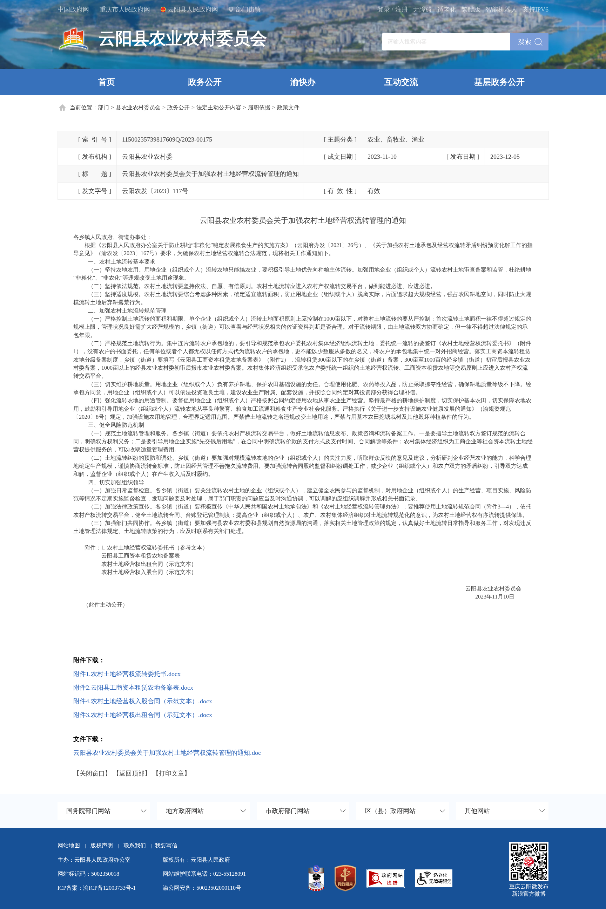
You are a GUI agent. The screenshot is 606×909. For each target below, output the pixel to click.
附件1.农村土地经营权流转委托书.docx (127, 673)
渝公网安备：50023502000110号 (202, 888)
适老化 (446, 9)
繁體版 (471, 9)
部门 (103, 107)
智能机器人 (501, 9)
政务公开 (205, 82)
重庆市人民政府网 (125, 9)
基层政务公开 (499, 82)
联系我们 (137, 845)
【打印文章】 (171, 773)
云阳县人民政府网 (193, 9)
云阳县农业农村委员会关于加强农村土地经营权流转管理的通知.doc (167, 752)
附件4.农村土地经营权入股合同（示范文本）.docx (142, 701)
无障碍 (422, 9)
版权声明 (101, 845)
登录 (383, 9)
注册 (401, 9)
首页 (106, 82)
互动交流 (401, 82)
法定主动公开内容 (218, 107)
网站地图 (69, 845)
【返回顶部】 (132, 773)
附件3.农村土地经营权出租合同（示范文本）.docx (142, 714)
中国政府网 (73, 9)
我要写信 (166, 845)
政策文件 (288, 107)
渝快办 (303, 82)
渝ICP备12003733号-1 (109, 888)
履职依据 (259, 107)
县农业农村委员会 (138, 107)
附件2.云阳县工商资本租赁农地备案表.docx (133, 687)
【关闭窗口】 (92, 773)
